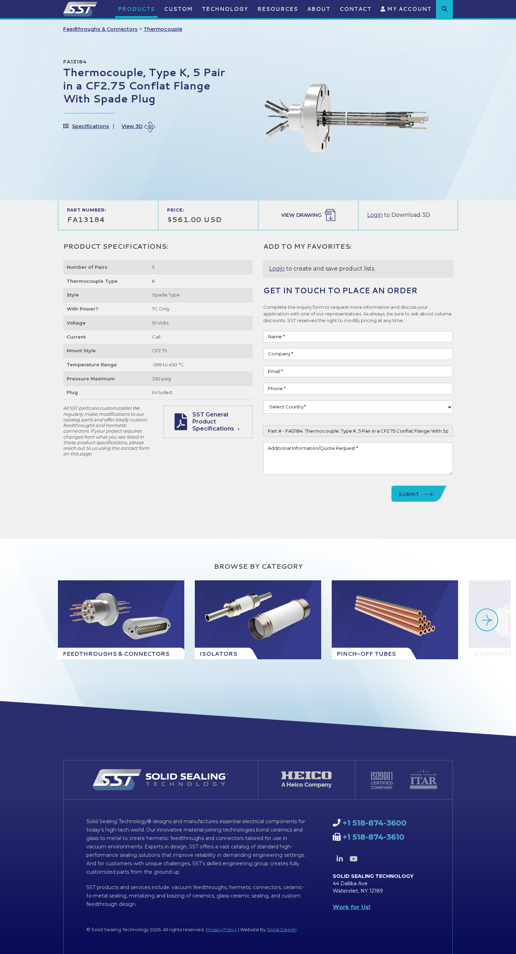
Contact (355, 9)
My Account (408, 9)
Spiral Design (282, 929)
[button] (444, 9)
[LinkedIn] (340, 859)
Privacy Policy (221, 929)
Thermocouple (163, 29)
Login (375, 215)
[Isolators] (258, 619)
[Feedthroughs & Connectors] (121, 619)
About (318, 9)
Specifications (90, 126)
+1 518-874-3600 (374, 823)
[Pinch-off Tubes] (395, 619)
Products (136, 9)
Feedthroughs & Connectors (100, 29)
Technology (225, 9)
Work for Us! (351, 907)
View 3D (132, 126)
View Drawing (301, 215)
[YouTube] (353, 859)
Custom (178, 9)
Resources (277, 9)
